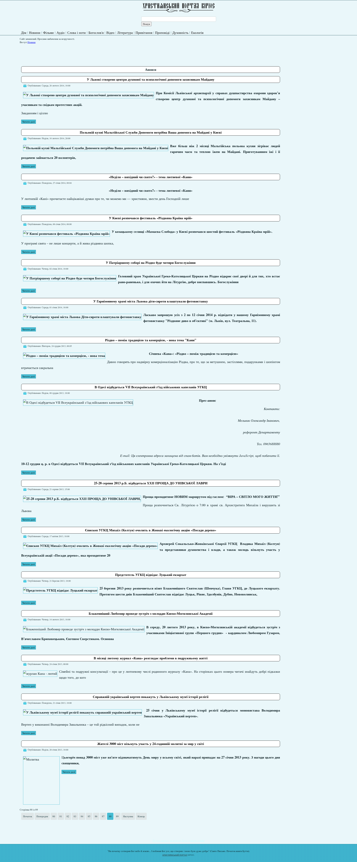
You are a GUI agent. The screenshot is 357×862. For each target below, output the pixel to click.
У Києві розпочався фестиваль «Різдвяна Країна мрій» (150, 218)
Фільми (48, 32)
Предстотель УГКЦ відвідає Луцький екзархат (150, 574)
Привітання (144, 32)
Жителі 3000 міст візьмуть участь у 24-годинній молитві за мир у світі (150, 743)
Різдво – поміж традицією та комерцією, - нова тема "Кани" (150, 340)
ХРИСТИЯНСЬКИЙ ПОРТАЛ (174, 855)
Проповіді (162, 32)
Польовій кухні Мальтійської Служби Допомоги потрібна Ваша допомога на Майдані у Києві (151, 132)
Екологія (197, 32)
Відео (110, 32)
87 (103, 816)
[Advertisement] (89, 53)
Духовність (180, 32)
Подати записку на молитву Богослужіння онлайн (179, 840)
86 (96, 816)
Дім (23, 32)
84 (82, 816)
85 (89, 816)
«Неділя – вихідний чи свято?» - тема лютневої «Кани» (150, 176)
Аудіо (61, 32)
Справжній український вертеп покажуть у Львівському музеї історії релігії (150, 696)
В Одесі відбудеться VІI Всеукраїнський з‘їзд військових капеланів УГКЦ (151, 387)
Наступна (128, 816)
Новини (34, 32)
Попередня (42, 816)
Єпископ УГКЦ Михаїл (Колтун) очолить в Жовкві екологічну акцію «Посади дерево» (150, 530)
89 (117, 816)
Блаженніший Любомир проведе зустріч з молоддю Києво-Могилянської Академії (151, 613)
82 (68, 816)
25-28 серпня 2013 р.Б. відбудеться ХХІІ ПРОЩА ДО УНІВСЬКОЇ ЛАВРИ (151, 483)
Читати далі (28, 121)
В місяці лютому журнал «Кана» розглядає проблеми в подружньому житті (151, 658)
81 (61, 816)
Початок (27, 816)
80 (53, 816)
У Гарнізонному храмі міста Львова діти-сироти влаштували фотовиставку (150, 301)
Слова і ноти (76, 32)
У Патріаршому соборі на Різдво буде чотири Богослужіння (151, 262)
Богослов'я (96, 32)
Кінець (141, 816)
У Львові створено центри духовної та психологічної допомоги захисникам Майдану (150, 79)
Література (125, 32)
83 (75, 816)
